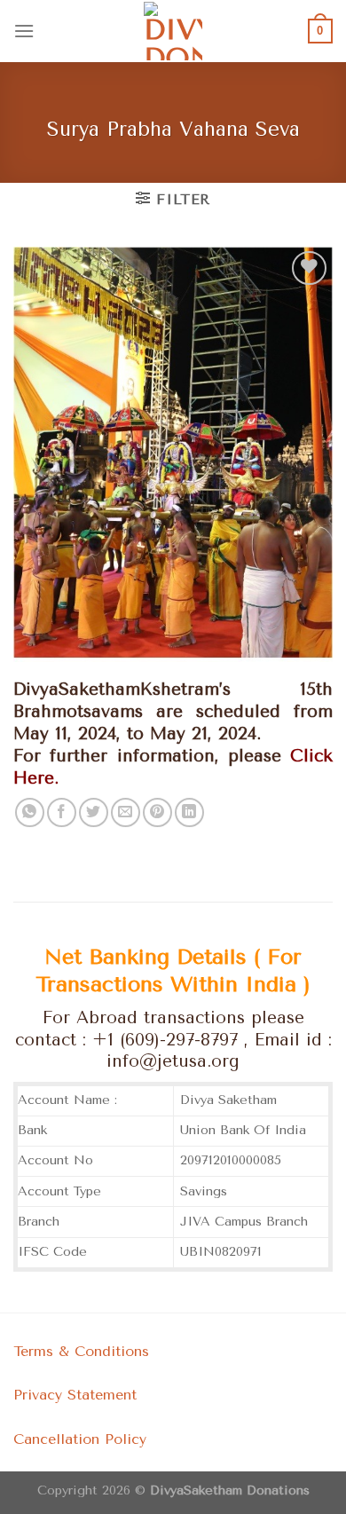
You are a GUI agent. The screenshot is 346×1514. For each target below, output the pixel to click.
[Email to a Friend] (125, 812)
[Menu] (24, 30)
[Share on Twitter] (93, 812)
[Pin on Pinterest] (157, 812)
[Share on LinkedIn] (189, 812)
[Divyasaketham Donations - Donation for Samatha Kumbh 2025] (173, 31)
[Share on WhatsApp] (29, 812)
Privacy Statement (75, 1394)
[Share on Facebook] (61, 812)
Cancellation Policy (79, 1439)
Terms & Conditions (81, 1351)
